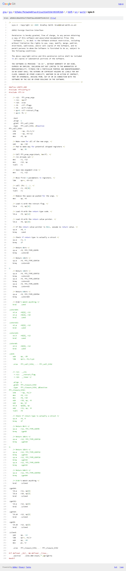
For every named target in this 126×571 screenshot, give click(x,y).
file (53, 18)
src (76, 11)
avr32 (83, 11)
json (122, 567)
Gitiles (14, 567)
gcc (10, 11)
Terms (28, 567)
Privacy (21, 567)
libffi (70, 11)
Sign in (121, 4)
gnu (5, 11)
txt (115, 567)
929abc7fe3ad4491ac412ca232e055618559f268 (39, 11)
